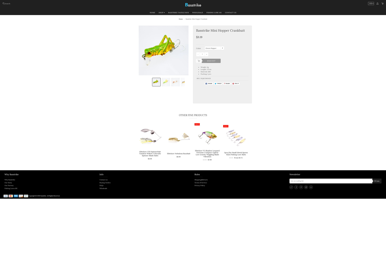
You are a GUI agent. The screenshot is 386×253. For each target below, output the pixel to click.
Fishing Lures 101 (11, 188)
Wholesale (197, 13)
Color (198, 48)
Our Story (8, 183)
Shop (161, 13)
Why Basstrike (10, 180)
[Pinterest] (301, 187)
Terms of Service (201, 183)
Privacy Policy (200, 185)
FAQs (101, 185)
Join (377, 181)
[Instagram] (306, 187)
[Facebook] (296, 187)
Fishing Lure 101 (214, 13)
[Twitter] (291, 187)
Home (152, 13)
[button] (135, 145)
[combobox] (214, 48)
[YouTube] (311, 187)
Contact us (230, 13)
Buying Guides (105, 183)
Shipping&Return (201, 180)
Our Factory (9, 185)
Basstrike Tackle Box (178, 13)
